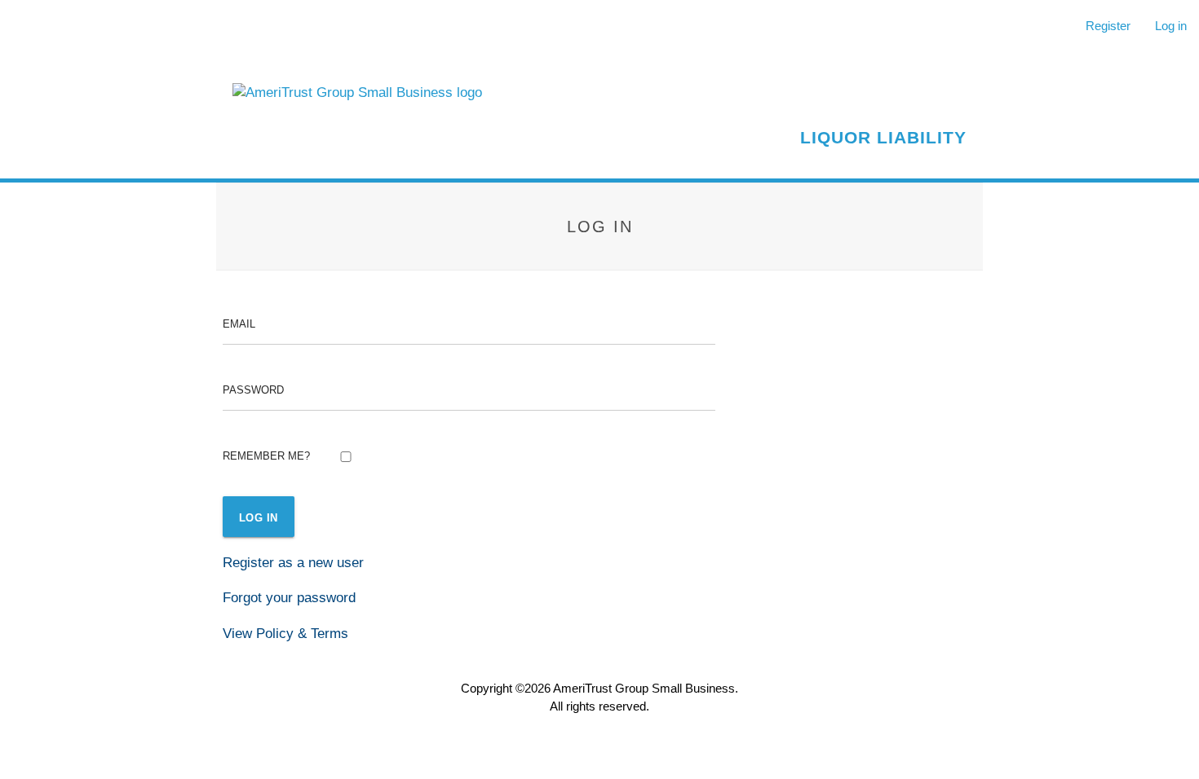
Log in (1171, 26)
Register (1108, 26)
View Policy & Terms (285, 633)
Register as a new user (293, 562)
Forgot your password (289, 597)
